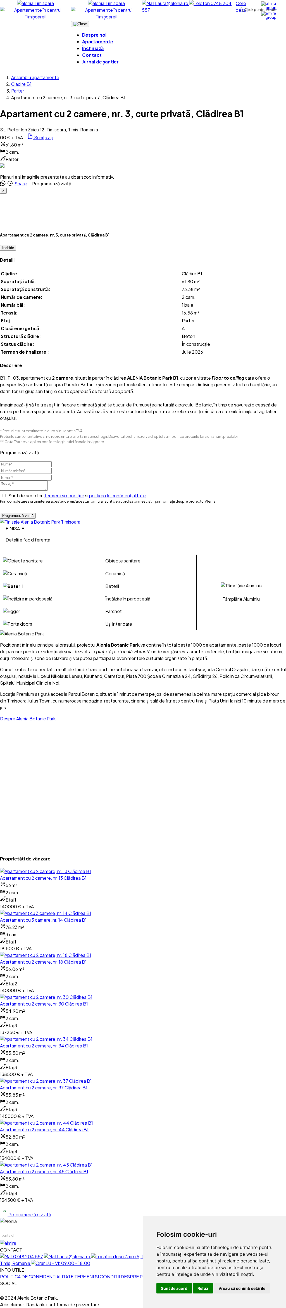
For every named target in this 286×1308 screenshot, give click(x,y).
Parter (17, 91)
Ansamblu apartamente (35, 77)
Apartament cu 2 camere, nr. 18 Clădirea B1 (43, 962)
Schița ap (43, 137)
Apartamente (97, 41)
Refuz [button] (202, 1288)
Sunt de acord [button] (174, 1288)
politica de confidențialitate (117, 495)
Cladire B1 (21, 84)
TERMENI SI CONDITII (97, 1276)
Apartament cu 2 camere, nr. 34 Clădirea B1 (44, 1046)
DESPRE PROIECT (140, 1276)
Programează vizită (18, 516)
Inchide (8, 248)
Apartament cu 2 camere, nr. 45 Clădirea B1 (44, 1171)
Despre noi (94, 35)
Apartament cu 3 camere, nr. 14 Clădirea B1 (43, 920)
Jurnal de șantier (100, 62)
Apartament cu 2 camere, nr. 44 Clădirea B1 (44, 1129)
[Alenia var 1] (40, 522)
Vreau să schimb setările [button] (241, 1288)
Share (21, 183)
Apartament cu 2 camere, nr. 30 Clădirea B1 (44, 1004)
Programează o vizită (29, 1214)
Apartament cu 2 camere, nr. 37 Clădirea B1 (43, 1088)
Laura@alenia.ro (172, 3)
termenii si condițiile (64, 495)
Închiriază (93, 48)
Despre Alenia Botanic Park (28, 719)
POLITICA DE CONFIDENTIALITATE (36, 1276)
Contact (92, 55)
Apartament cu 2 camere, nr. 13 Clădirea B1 (43, 878)
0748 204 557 (27, 1256)
